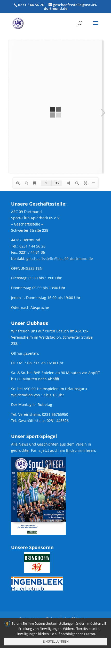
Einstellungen (56, 641)
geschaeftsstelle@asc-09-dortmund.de (59, 258)
